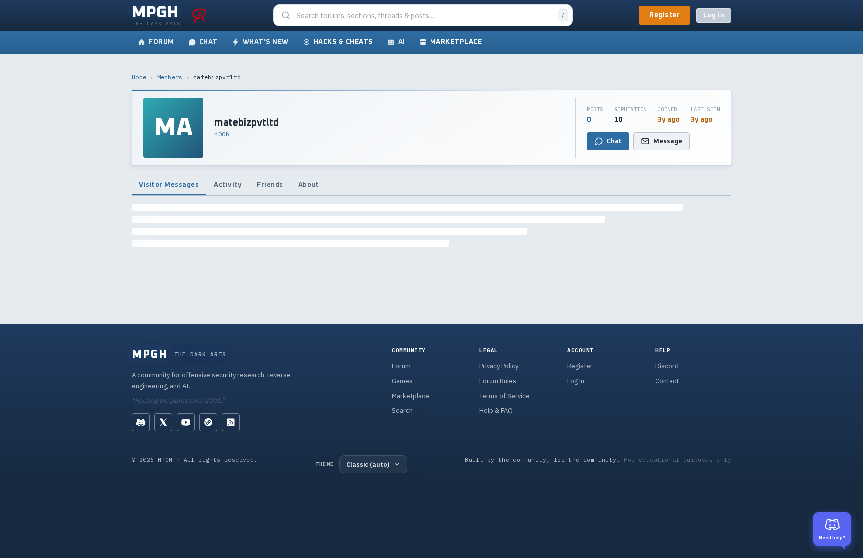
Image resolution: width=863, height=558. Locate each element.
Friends (270, 184)
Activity (228, 184)
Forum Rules (497, 381)
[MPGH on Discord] (141, 422)
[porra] (199, 15)
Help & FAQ (496, 410)
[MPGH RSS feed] (231, 422)
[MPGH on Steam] (208, 422)
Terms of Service (504, 396)
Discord (667, 366)
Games (402, 381)
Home (139, 77)
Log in (713, 15)
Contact (667, 381)
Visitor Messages (169, 184)
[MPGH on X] (163, 422)
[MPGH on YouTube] (186, 422)
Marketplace (410, 396)
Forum (401, 366)
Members (170, 77)
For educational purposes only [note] (677, 459)
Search (402, 410)
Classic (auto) (367, 464)
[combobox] (424, 15)
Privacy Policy (498, 366)
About (308, 184)
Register (664, 15)
